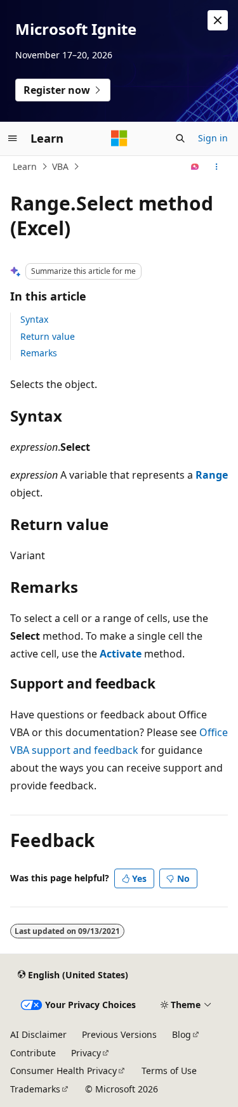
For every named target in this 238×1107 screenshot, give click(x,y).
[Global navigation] (12, 138)
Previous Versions (119, 1034)
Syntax (34, 319)
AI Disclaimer (38, 1034)
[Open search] (180, 138)
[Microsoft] (119, 138)
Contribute (33, 1053)
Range (211, 475)
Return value (47, 336)
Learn (25, 166)
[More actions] (217, 167)
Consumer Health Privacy (63, 1071)
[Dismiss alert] (218, 20)
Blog (181, 1034)
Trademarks (35, 1089)
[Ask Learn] (195, 167)
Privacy (86, 1053)
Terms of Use (169, 1071)
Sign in (213, 138)
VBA (60, 166)
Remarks (38, 353)
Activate (121, 654)
